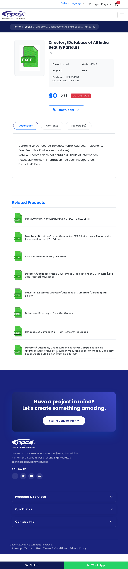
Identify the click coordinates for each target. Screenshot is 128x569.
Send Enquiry (64, 325)
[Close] (99, 241)
